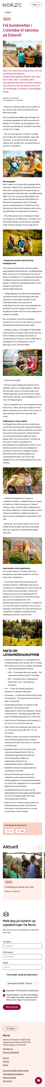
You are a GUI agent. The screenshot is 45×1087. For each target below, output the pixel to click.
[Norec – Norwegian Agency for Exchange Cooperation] (12, 5)
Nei (22, 831)
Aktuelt (8, 12)
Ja (11, 831)
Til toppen (10, 1028)
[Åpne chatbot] (38, 1080)
